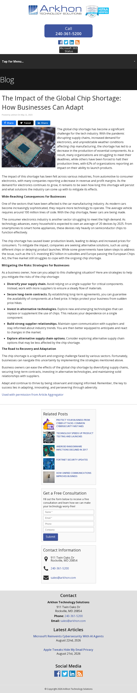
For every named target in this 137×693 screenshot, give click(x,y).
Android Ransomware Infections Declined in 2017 (72, 448)
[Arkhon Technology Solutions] (55, 17)
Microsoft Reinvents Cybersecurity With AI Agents (68, 636)
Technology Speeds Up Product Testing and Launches (74, 435)
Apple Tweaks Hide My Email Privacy (68, 650)
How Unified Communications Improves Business (73, 474)
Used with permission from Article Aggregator (33, 395)
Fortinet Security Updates (72, 459)
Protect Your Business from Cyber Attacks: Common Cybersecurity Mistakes (73, 423)
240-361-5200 (68, 33)
